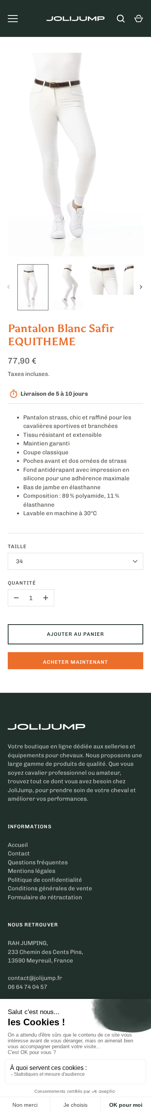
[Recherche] (120, 18)
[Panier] (138, 18)
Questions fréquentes (38, 862)
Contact (19, 853)
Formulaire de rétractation (45, 897)
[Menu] (12, 18)
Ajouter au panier (76, 634)
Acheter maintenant (75, 662)
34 (19, 561)
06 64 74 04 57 (27, 986)
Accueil (18, 844)
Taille (17, 546)
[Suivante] (141, 287)
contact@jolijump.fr (35, 978)
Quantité (22, 583)
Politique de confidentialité (45, 879)
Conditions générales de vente (50, 888)
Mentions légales (31, 870)
